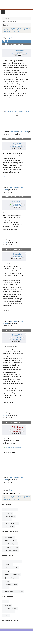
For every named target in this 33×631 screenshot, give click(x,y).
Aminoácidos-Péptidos (11, 544)
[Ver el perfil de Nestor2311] (20, 53)
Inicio (6, 602)
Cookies (7, 615)
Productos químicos (10, 516)
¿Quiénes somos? (9, 612)
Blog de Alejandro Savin (11, 523)
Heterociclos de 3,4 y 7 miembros (14, 591)
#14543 (27, 143)
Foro (6, 28)
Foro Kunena (19, 502)
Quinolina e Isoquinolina (11, 578)
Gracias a (12, 502)
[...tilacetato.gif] (13, 447)
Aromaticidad (8, 564)
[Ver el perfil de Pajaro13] (17, 146)
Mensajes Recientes (9, 21)
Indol (6, 588)
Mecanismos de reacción (11, 547)
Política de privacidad (10, 608)
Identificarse (14, 132)
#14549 (27, 426)
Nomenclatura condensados (12, 574)
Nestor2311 (20, 51)
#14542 (27, 48)
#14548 (27, 334)
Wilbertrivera (17, 427)
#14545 (27, 253)
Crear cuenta (23, 132)
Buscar (5, 25)
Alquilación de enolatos (11, 550)
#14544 (27, 201)
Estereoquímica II (9, 537)
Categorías (6, 18)
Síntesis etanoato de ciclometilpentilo (16, 30)
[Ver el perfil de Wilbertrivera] (17, 430)
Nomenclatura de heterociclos (13, 561)
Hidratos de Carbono (10, 540)
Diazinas (7, 581)
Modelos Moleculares (11, 510)
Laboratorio (8, 520)
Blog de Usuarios (9, 526)
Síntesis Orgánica (15, 28)
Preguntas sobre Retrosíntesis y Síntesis (16, 29)
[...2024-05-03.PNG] (17, 112)
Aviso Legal (8, 605)
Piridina (7, 571)
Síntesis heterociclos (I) (11, 568)
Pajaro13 (17, 143)
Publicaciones (8, 513)
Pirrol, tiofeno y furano (11, 584)
